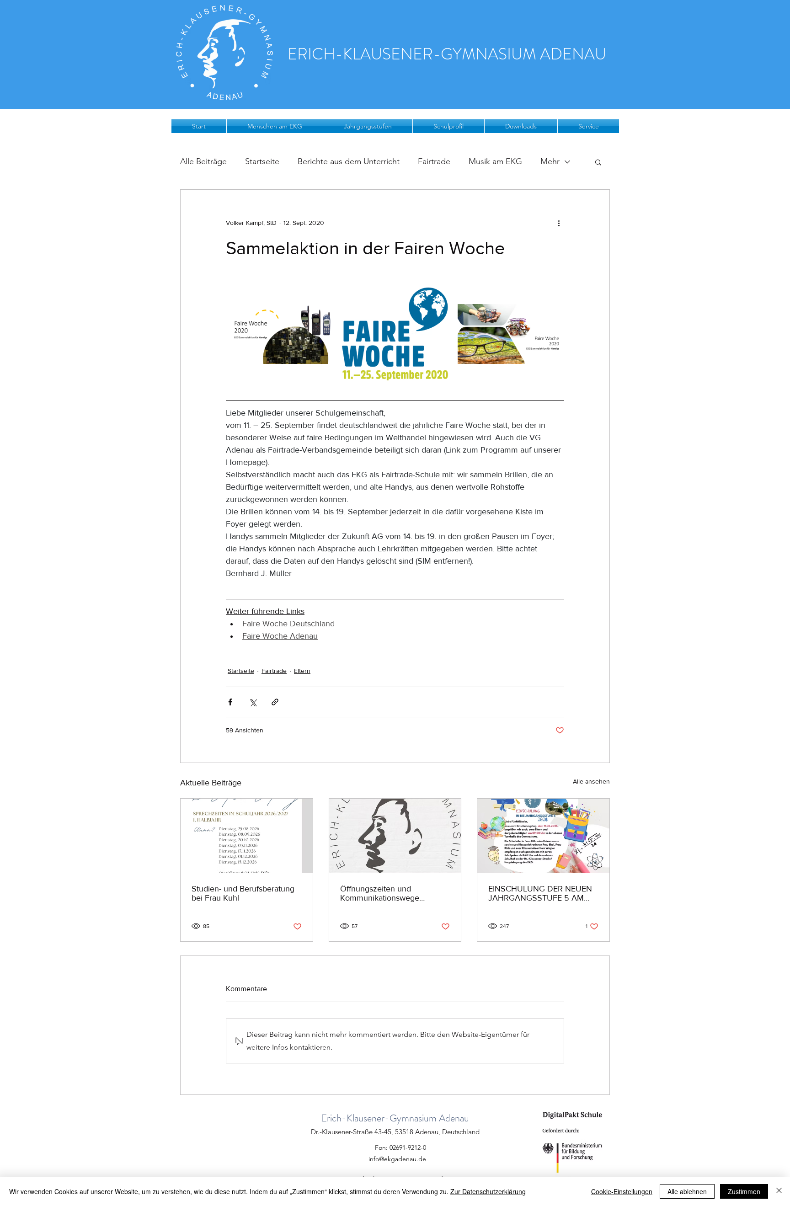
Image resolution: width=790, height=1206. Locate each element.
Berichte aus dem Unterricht (349, 161)
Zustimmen (744, 1191)
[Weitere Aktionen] (558, 222)
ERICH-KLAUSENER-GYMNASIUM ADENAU (447, 54)
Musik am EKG (495, 161)
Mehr (550, 161)
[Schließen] (779, 1191)
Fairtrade (434, 161)
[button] (275, 126)
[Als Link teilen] (275, 702)
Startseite (262, 161)
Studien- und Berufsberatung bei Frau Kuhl (243, 893)
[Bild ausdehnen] (279, 334)
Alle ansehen (591, 781)
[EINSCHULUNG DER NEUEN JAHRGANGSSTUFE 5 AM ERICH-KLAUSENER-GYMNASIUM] (543, 836)
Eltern (302, 670)
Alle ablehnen (687, 1191)
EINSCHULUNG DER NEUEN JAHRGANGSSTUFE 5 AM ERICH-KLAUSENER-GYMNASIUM (540, 893)
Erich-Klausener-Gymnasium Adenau (395, 1118)
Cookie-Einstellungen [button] (621, 1191)
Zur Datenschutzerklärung (488, 1191)
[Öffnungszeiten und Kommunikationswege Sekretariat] (395, 836)
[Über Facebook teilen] (230, 702)
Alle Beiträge (203, 161)
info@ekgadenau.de (397, 1159)
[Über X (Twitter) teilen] (252, 702)
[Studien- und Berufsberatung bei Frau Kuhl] (247, 836)
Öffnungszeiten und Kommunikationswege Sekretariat (379, 893)
